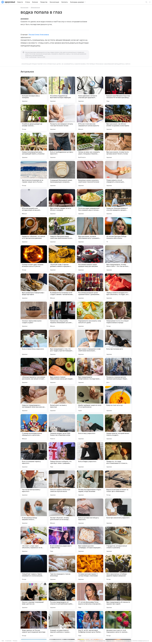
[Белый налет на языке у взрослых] (62, 399)
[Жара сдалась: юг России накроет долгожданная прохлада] (34, 624)
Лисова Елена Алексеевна (38, 35)
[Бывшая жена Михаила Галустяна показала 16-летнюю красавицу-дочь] (118, 90)
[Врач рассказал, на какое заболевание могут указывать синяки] (90, 230)
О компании (8, 640)
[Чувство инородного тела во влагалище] (62, 568)
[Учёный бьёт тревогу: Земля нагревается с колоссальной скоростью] (34, 568)
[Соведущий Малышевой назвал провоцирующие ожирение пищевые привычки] (62, 174)
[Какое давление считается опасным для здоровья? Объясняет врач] (90, 90)
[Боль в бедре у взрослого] (90, 455)
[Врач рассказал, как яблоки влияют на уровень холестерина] (118, 118)
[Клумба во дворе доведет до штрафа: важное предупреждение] (34, 118)
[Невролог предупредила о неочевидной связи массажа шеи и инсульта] (34, 399)
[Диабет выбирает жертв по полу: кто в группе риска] (90, 399)
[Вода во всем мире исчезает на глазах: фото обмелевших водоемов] (118, 483)
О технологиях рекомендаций (123, 640)
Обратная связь (110, 640)
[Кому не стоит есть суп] (118, 399)
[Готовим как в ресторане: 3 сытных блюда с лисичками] (90, 568)
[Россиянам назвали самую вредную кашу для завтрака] (90, 258)
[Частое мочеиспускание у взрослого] (34, 483)
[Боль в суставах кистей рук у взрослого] (90, 512)
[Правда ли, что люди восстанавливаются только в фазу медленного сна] (118, 455)
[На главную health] (9, 2)
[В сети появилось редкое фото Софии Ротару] (62, 540)
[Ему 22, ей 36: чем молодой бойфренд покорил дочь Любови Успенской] (90, 624)
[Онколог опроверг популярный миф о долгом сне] (34, 596)
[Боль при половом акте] (118, 343)
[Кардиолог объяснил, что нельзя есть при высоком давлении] (34, 230)
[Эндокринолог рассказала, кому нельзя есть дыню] (90, 315)
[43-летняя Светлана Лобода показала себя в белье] (118, 230)
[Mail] (2, 2)
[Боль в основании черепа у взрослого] (34, 455)
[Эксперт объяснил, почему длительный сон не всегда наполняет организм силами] (62, 512)
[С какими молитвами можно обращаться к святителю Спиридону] (34, 427)
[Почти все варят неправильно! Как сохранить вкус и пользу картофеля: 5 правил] (90, 202)
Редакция (82, 640)
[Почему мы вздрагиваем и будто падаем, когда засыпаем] (90, 483)
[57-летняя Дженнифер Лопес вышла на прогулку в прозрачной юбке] (90, 596)
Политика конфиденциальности (141, 640)
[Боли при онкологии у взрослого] (118, 512)
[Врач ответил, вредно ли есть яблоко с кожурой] (62, 202)
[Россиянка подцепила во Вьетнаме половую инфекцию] (62, 90)
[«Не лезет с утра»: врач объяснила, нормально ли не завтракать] (34, 540)
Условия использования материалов (95, 640)
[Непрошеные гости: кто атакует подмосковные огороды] (118, 315)
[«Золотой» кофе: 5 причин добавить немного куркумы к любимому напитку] (62, 258)
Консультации (24, 7)
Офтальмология (35, 7)
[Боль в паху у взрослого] (90, 427)
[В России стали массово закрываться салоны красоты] (90, 118)
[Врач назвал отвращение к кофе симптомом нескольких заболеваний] (90, 343)
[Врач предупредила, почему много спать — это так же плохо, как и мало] (118, 258)
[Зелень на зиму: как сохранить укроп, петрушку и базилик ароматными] (90, 146)
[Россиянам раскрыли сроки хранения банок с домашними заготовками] (90, 286)
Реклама (15, 640)
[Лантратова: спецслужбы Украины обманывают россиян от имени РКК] (62, 315)
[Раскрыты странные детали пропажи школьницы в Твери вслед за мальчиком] (118, 371)
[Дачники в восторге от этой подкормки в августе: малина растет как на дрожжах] (118, 624)
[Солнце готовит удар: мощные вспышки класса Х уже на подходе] (34, 258)
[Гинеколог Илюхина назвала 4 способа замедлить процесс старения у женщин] (118, 202)
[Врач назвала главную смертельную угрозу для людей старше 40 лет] (62, 371)
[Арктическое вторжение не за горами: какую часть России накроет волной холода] (34, 174)
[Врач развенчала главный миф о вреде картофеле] (34, 286)
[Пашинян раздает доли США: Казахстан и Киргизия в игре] (62, 427)
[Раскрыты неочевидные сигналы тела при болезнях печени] (62, 118)
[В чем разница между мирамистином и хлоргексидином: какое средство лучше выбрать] (34, 512)
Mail (3, 640)
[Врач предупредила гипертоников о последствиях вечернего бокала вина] (90, 371)
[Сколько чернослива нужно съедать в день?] (34, 315)
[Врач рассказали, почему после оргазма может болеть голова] (118, 146)
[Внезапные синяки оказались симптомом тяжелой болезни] (90, 174)
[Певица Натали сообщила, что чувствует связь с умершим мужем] (62, 455)
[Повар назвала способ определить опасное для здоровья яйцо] (118, 174)
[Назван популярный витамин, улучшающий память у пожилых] (34, 146)
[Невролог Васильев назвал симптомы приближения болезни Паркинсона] (62, 230)
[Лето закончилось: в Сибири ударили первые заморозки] (118, 568)
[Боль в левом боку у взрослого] (34, 343)
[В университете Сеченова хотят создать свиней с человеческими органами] (62, 286)
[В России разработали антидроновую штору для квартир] (34, 202)
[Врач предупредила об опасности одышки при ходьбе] (118, 596)
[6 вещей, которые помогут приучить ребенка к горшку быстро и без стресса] (62, 624)
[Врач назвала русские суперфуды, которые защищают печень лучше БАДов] (90, 540)
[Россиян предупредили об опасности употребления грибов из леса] (62, 596)
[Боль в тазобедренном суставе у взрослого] (62, 146)
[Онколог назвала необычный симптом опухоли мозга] (62, 483)
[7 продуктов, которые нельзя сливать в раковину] (118, 540)
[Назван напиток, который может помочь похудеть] (118, 427)
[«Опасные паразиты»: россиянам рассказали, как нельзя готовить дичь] (34, 371)
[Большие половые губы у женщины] (34, 90)
